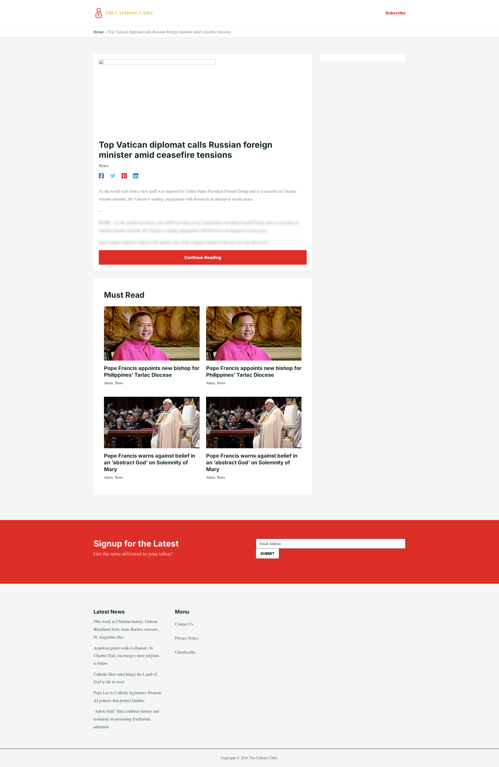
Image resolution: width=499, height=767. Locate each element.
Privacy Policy (187, 638)
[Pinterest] (124, 175)
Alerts (108, 382)
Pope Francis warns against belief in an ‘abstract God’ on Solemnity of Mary (149, 462)
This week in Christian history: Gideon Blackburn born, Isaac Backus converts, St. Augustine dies (126, 629)
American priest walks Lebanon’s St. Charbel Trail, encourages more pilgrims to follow (126, 655)
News (103, 165)
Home (99, 31)
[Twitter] (112, 175)
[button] (395, 13)
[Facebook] (101, 175)
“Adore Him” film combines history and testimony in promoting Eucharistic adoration (126, 718)
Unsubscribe (185, 652)
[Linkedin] (135, 175)
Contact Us (184, 624)
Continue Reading (202, 257)
